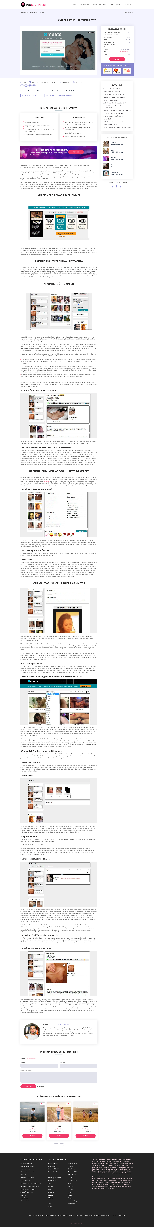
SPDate (70, 1178)
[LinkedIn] (26, 85)
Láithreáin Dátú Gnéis (27, 1178)
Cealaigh (40, 1086)
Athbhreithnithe (84, 4)
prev (56, 1144)
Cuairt (117, 59)
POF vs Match (72, 1175)
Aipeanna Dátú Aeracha (27, 1172)
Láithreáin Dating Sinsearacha (29, 1186)
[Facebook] (22, 85)
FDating (70, 1192)
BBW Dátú (23, 1175)
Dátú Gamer (24, 1198)
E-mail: (62, 1062)
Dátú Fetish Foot (25, 1169)
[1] (27, 1058)
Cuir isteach (28, 1086)
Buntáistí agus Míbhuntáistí (111, 92)
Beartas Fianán (62, 1215)
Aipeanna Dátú (24, 1201)
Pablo (45, 1024)
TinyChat (50, 1186)
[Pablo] (32, 1031)
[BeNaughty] (117, 71)
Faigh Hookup (115, 4)
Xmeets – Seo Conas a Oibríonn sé (113, 94)
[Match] (106, 151)
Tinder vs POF (52, 1166)
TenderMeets (52, 1180)
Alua (69, 1183)
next (62, 1144)
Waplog (50, 1207)
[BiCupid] (106, 158)
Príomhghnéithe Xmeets (110, 100)
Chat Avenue (72, 1169)
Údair (98, 1215)
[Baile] (33, 4)
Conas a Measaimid (50, 1215)
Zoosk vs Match (72, 1172)
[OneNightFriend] (107, 71)
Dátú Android (26, 95)
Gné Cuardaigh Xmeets (110, 125)
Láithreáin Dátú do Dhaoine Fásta (30, 1183)
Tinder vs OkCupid (53, 1169)
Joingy (49, 1204)
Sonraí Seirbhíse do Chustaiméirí (113, 113)
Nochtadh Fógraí (85, 1215)
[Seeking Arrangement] (106, 166)
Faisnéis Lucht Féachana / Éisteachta (114, 97)
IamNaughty (71, 1204)
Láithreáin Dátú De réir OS (29, 91)
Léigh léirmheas (32, 1132)
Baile (74, 4)
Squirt (49, 1201)
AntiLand (50, 1195)
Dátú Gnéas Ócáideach (65, 95)
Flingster (70, 1166)
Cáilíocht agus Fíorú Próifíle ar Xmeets (114, 122)
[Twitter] (30, 85)
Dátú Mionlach (50, 95)
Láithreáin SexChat (26, 1163)
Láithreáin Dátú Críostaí (27, 1189)
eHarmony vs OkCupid (54, 1178)
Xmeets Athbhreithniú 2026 (111, 89)
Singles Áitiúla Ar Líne (26, 1192)
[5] (35, 1058)
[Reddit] (112, 186)
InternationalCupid (53, 1163)
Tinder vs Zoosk (52, 1172)
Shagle (70, 1198)
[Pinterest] (34, 85)
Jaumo (49, 1189)
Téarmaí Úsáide (73, 1215)
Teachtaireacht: (26, 1071)
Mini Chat (71, 1186)
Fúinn (93, 1215)
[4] (33, 1058)
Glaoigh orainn (105, 1215)
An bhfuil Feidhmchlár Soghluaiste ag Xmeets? (117, 110)
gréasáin (46, 481)
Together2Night (72, 1180)
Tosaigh (76, 152)
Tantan (70, 1195)
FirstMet (70, 1189)
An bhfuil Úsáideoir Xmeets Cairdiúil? (114, 103)
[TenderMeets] (106, 173)
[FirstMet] (106, 144)
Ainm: (22, 1062)
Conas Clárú (107, 119)
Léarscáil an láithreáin (118, 1215)
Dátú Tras (23, 1195)
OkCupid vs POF (72, 1163)
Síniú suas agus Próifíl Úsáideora (113, 116)
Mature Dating (72, 1201)
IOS (34, 95)
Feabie (49, 1175)
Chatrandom (51, 1192)
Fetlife (49, 1183)
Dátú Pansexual (25, 1180)
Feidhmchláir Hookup (99, 4)
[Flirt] (127, 71)
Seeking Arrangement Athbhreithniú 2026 (117, 167)
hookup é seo (48, 173)
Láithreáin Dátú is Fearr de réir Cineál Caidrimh (61, 91)
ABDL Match (51, 1198)
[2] (29, 1058)
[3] (31, 1058)
